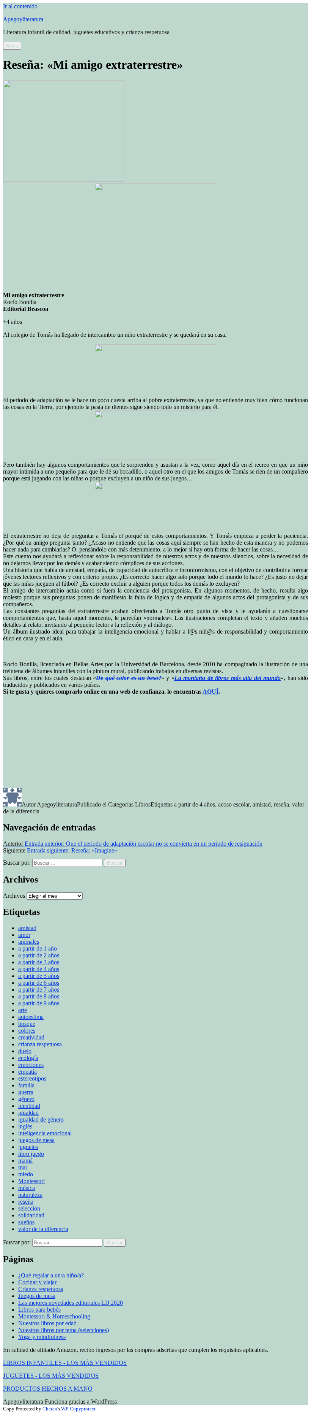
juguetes (28, 1147)
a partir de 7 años (38, 989)
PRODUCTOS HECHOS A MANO (48, 1388)
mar (22, 1167)
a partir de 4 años (194, 804)
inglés (25, 1126)
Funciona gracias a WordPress (81, 1401)
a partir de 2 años (38, 955)
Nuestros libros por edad (47, 1323)
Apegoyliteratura (23, 19)
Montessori (31, 1181)
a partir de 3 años (38, 962)
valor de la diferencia (43, 1229)
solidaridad (31, 1215)
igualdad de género (41, 1119)
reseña (281, 804)
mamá (25, 1160)
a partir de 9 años (38, 1003)
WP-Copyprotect (78, 1409)
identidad (29, 1106)
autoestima (31, 1017)
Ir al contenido (20, 6)
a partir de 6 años (38, 982)
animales (28, 941)
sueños (26, 1222)
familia (26, 1085)
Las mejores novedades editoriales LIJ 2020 (70, 1302)
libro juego (31, 1153)
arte (22, 1010)
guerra (25, 1092)
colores (26, 1030)
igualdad (28, 1112)
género (26, 1099)
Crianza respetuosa (40, 1289)
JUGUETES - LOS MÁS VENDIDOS (51, 1375)
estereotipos (32, 1078)
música (26, 1188)
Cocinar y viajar (37, 1282)
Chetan (49, 1409)
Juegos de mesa (36, 1296)
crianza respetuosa (40, 1044)
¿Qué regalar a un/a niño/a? (51, 1275)
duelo (24, 1051)
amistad (262, 804)
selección (29, 1208)
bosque (26, 1023)
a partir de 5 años (38, 976)
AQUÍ (210, 691)
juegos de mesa (36, 1140)
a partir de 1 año (37, 948)
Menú (12, 46)
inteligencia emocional (45, 1133)
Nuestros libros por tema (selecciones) (63, 1330)
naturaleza (30, 1195)
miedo (25, 1174)
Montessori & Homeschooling (54, 1316)
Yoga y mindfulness (42, 1337)
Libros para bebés (39, 1309)
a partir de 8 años (38, 996)
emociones (31, 1065)
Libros (143, 804)
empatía (27, 1071)
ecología (28, 1058)
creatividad (31, 1037)
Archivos (14, 895)
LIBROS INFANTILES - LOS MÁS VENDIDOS (65, 1363)
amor (24, 935)
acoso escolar (234, 804)
